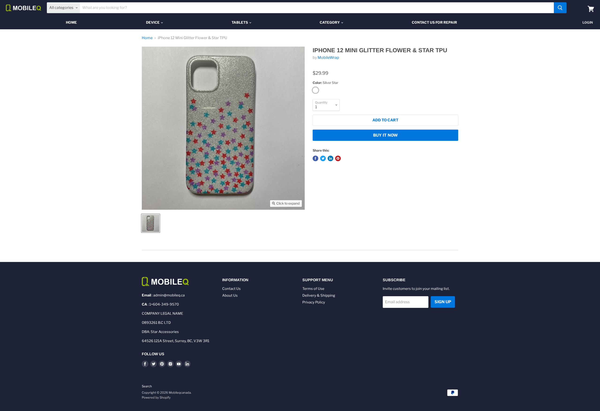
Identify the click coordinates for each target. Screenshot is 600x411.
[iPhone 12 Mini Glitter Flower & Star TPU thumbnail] (150, 223)
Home (71, 22)
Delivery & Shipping (318, 295)
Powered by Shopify (156, 397)
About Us (230, 295)
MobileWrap (328, 57)
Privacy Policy (313, 302)
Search (147, 386)
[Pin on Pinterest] (338, 158)
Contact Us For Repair (434, 22)
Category (330, 22)
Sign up (443, 301)
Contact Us (231, 289)
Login (587, 22)
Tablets (240, 22)
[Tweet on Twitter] (323, 158)
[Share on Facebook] (315, 158)
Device (153, 22)
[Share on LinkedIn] (330, 158)
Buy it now (385, 135)
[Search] (560, 7)
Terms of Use (313, 289)
